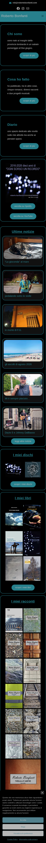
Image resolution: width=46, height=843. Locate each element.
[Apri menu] (42, 16)
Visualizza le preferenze (23, 833)
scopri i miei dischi (23, 484)
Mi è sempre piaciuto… (17, 398)
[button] (42, 792)
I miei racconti (23, 601)
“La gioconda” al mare (17, 261)
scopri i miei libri (23, 587)
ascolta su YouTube (23, 216)
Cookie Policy (12, 839)
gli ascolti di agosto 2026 (18, 364)
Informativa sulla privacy (28, 839)
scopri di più (29, 55)
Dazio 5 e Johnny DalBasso (20, 432)
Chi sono (14, 34)
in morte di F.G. (13, 330)
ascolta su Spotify (23, 206)
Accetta (23, 820)
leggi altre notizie (23, 441)
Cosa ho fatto (18, 79)
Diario (12, 125)
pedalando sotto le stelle (18, 296)
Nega (23, 827)
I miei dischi (23, 455)
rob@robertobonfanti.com (25, 3)
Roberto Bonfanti (14, 16)
